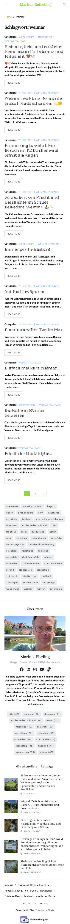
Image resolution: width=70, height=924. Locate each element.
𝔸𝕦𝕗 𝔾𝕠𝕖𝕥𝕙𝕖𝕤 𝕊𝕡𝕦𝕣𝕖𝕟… (25, 291)
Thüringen (45, 37)
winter (41, 588)
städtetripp (30, 576)
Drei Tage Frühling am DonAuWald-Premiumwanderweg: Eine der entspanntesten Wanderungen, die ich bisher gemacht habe (42, 844)
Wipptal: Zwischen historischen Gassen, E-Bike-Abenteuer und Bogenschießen (40, 805)
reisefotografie (15, 544)
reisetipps (27, 550)
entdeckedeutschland (34, 525)
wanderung (12, 588)
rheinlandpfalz (30, 557)
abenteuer (12, 506)
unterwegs (49, 582)
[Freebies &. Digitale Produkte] (29, 903)
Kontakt (8, 885)
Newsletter (46, 890)
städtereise (25, 569)
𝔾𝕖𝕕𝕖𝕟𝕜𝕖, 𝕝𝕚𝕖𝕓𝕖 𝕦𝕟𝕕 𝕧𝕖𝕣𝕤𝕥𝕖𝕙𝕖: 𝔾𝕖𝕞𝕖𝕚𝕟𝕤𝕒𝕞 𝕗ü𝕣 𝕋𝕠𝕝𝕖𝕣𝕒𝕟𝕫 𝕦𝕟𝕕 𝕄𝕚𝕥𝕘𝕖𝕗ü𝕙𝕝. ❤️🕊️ (33, 51)
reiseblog (21, 538)
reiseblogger (39, 538)
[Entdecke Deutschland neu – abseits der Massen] (45, 903)
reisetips (43, 550)
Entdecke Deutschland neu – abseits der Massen (30, 896)
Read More (13, 83)
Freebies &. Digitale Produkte (33, 885)
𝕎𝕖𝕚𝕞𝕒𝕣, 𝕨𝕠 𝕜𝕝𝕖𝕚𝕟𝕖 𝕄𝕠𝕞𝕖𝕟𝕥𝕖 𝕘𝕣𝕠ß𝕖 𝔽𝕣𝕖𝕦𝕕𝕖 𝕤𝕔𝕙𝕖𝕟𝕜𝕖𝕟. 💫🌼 (33, 101)
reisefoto (56, 538)
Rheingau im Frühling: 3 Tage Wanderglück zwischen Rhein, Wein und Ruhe (42, 865)
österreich (56, 588)
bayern (51, 506)
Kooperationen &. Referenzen (20, 890)
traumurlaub (30, 582)
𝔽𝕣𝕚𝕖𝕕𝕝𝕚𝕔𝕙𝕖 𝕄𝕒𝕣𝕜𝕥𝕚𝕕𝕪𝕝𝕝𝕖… (28, 453)
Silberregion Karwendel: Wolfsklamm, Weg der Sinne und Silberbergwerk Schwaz (41, 823)
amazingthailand (32, 506)
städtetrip (12, 576)
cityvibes (11, 519)
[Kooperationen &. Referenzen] (35, 903)
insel (24, 531)
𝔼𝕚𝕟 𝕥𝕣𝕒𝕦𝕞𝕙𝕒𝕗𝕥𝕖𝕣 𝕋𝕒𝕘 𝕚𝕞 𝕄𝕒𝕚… (34, 329)
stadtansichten (53, 563)
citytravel (53, 512)
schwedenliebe (31, 563)
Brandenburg (25, 512)
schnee (48, 557)
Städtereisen (26, 405)
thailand (46, 576)
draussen (11, 525)
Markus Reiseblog (36, 4)
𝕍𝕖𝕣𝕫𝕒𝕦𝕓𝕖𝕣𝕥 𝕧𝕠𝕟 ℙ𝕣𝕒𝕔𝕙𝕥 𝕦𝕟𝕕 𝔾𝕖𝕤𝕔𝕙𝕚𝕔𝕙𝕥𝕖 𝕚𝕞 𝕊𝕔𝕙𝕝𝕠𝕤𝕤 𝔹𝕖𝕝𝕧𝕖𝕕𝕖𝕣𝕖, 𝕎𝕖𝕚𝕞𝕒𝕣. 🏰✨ (31, 202)
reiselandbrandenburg (41, 544)
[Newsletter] (40, 903)
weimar (28, 588)
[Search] (64, 4)
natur (52, 531)
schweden (12, 563)
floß (54, 525)
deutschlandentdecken (49, 519)
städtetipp (43, 569)
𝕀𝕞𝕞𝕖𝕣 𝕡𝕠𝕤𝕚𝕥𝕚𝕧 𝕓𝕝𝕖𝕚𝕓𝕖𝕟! (27, 249)
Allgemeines (26, 37)
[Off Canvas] (6, 4)
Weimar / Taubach (15, 41)
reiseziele (11, 557)
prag (9, 538)
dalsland (26, 519)
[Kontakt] (24, 903)
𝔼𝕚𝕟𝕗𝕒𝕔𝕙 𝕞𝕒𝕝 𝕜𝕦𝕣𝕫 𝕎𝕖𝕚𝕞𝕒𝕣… (32, 368)
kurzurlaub (38, 531)
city (40, 512)
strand (10, 569)
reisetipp (11, 550)
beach (9, 512)
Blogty (51, 910)
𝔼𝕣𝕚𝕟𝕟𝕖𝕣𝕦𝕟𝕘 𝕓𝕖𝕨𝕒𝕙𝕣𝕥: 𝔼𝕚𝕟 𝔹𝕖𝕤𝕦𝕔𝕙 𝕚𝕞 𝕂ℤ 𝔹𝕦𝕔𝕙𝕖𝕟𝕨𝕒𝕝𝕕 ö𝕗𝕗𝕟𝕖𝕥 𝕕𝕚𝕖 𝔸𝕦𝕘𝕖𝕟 (31, 150)
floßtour (11, 531)
